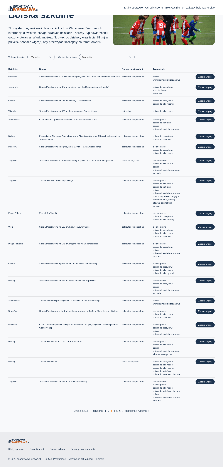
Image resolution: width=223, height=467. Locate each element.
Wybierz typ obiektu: (67, 57)
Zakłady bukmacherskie (200, 7)
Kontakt (100, 459)
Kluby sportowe (133, 7)
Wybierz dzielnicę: (17, 57)
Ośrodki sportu (154, 7)
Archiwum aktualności (81, 459)
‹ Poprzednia (96, 411)
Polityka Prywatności (55, 459)
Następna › (131, 411)
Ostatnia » (143, 411)
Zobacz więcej (205, 77)
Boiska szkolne (174, 7)
